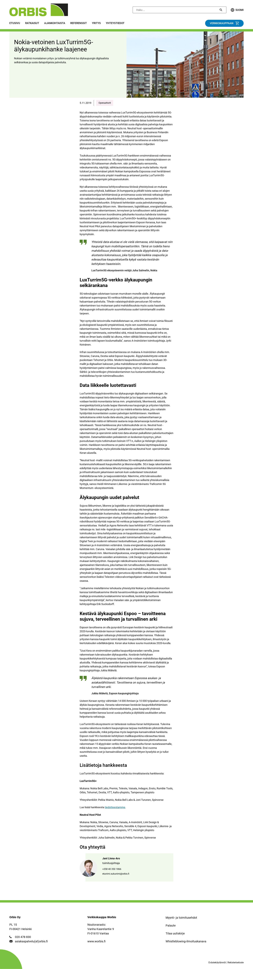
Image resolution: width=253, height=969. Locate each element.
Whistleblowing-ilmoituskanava (186, 941)
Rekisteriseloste (236, 962)
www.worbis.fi (96, 941)
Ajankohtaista (54, 23)
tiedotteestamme (115, 807)
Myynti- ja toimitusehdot (181, 917)
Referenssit (78, 23)
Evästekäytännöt (217, 962)
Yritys (96, 23)
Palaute (171, 925)
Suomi (239, 10)
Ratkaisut (32, 23)
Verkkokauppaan (221, 23)
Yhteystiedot (115, 23)
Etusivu (14, 23)
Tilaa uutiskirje (175, 933)
